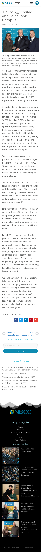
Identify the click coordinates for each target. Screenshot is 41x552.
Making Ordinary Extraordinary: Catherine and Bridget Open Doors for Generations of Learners (30, 490)
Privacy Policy (29, 547)
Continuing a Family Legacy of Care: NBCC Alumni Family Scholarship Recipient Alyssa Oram (29, 527)
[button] (31, 3)
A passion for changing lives (14, 373)
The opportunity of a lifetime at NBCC (18, 377)
